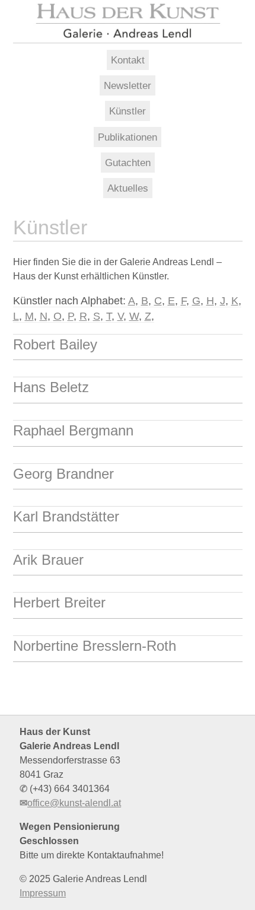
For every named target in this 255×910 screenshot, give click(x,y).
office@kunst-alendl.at (74, 803)
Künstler (127, 111)
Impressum (43, 893)
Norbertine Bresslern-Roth (94, 646)
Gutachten (128, 162)
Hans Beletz (51, 387)
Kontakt (128, 60)
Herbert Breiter (59, 602)
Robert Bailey (55, 344)
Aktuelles (127, 188)
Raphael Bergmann (73, 430)
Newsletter (127, 85)
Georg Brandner (63, 474)
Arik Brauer (48, 560)
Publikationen (127, 137)
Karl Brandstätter (66, 516)
